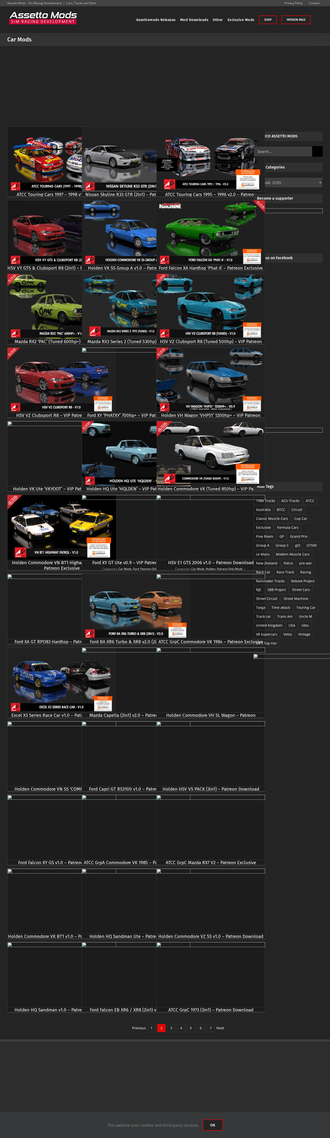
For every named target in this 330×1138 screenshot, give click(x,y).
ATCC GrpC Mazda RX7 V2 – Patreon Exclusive (211, 862)
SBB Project (276, 589)
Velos (288, 634)
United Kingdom (269, 625)
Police (288, 563)
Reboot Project (303, 581)
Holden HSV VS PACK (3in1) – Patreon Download (211, 789)
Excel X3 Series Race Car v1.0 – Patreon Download (61, 715)
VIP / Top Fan (266, 643)
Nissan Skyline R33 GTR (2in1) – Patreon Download (136, 194)
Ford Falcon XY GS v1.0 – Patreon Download (62, 862)
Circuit (297, 509)
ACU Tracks (290, 500)
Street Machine (296, 598)
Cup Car (300, 518)
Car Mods (124, 569)
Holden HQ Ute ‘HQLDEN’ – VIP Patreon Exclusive (136, 489)
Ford (136, 569)
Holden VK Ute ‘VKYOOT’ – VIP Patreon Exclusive (62, 489)
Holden (210, 569)
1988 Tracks (265, 500)
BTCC (281, 509)
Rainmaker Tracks (270, 581)
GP (282, 536)
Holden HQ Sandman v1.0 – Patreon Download (61, 1010)
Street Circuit (266, 598)
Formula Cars (288, 527)
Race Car (263, 572)
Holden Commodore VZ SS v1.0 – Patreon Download (210, 936)
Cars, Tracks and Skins (81, 3)
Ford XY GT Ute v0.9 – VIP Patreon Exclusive (136, 562)
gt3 (297, 545)
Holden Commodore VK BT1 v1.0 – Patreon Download (62, 936)
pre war (305, 563)
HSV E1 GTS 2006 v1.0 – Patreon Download (211, 562)
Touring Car (306, 607)
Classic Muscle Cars (272, 518)
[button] (316, 20)
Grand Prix (298, 536)
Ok (212, 1125)
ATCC (310, 500)
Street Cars (301, 589)
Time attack (281, 607)
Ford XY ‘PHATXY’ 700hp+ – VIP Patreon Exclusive (136, 415)
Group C (282, 545)
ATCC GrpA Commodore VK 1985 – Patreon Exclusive (136, 862)
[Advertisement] (165, 82)
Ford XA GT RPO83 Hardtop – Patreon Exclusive (61, 641)
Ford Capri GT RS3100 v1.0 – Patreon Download (136, 789)
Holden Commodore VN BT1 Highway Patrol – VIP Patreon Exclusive (62, 565)
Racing (305, 572)
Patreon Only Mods (153, 569)
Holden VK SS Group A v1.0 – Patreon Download (136, 268)
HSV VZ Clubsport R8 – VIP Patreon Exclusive (61, 415)
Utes (305, 625)
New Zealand (266, 563)
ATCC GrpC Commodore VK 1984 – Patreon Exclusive (210, 641)
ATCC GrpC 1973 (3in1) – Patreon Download (210, 1010)
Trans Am (285, 616)
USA (292, 625)
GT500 (312, 545)
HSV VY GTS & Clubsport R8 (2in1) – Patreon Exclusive (61, 268)
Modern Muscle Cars (292, 554)
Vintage (304, 634)
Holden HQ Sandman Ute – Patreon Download (136, 936)
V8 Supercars (266, 634)
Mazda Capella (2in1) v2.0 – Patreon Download (136, 715)
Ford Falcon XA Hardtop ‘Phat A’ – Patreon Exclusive (211, 268)
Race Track (285, 572)
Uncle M (305, 616)
